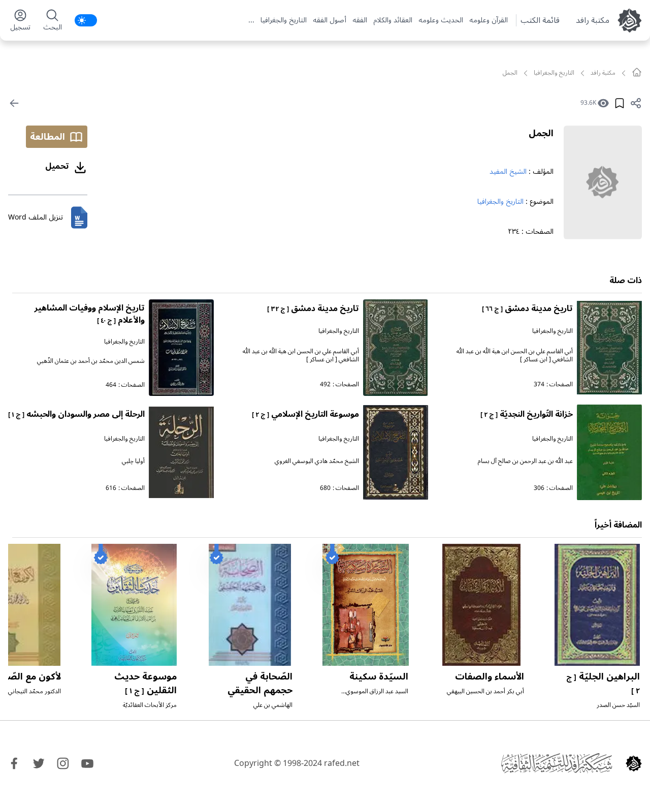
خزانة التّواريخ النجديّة (526, 414)
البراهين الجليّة (603, 683)
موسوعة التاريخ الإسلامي (305, 414)
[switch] (86, 20)
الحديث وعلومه (440, 20)
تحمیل (57, 166)
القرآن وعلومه (488, 20)
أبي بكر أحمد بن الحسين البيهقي (485, 691)
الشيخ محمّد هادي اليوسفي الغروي (317, 461)
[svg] (637, 72)
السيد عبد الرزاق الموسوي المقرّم (377, 695)
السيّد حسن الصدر (618, 705)
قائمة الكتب (540, 20)
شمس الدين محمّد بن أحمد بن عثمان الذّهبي (91, 361)
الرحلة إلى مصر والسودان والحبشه (76, 414)
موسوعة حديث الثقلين (145, 683)
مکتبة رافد (592, 20)
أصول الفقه (329, 20)
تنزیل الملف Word (35, 217)
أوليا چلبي (133, 461)
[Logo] (634, 763)
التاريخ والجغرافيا (284, 20)
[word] (79, 217)
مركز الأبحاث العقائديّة (150, 705)
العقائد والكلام (392, 20)
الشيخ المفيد (508, 171)
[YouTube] (87, 763)
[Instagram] (63, 763)
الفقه (359, 20)
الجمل (541, 133)
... (251, 20)
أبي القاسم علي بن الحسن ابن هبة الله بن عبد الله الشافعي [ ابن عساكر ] (515, 355)
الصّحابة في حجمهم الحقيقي (260, 683)
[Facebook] (14, 763)
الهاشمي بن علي (272, 705)
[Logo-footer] (556, 763)
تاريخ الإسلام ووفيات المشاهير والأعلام (90, 314)
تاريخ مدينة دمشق (527, 308)
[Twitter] (38, 763)
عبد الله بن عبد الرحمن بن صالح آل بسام (525, 461)
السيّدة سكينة (378, 676)
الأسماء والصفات (489, 676)
